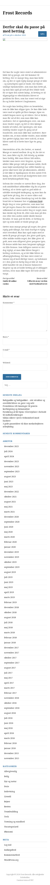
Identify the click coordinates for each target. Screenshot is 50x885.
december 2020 (11, 517)
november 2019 (11, 557)
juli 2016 (8, 718)
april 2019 (9, 592)
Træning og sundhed (14, 822)
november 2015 (11, 758)
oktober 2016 (10, 703)
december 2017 (11, 648)
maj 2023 (8, 486)
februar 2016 (10, 743)
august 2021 (10, 502)
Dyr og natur (10, 781)
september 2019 (11, 567)
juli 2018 (8, 622)
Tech (6, 817)
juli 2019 (8, 577)
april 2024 (9, 456)
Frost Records (17, 12)
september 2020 (11, 522)
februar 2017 (10, 693)
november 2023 (11, 466)
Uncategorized (11, 827)
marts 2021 (9, 512)
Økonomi (8, 832)
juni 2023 (8, 481)
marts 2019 (9, 597)
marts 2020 (9, 537)
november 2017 (11, 653)
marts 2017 (9, 688)
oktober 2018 (10, 612)
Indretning (9, 791)
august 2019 (10, 572)
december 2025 (11, 446)
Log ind (7, 845)
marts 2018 (9, 632)
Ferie (6, 786)
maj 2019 (8, 587)
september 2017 (11, 663)
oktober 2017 (10, 658)
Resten (7, 806)
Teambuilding (11, 811)
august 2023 (10, 476)
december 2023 (11, 461)
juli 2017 (8, 673)
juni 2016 (8, 723)
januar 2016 (10, 748)
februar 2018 (10, 637)
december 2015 (11, 753)
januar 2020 (10, 547)
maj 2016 (8, 728)
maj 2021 (8, 507)
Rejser (7, 801)
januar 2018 (10, 642)
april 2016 (9, 733)
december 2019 (11, 552)
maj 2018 (8, 627)
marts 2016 (9, 738)
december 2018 (11, 607)
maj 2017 (8, 678)
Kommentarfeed (12, 855)
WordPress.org (11, 860)
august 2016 (10, 713)
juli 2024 (8, 451)
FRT (31, 880)
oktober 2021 (10, 497)
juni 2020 (8, 527)
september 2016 (11, 708)
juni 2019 (8, 582)
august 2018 (10, 617)
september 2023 (11, 471)
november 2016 (11, 698)
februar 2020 (10, 542)
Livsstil (7, 796)
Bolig (6, 776)
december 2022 (11, 492)
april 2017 (9, 683)
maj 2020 (8, 532)
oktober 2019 (10, 562)
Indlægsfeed (10, 850)
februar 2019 (10, 602)
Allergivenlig (10, 771)
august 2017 (10, 668)
